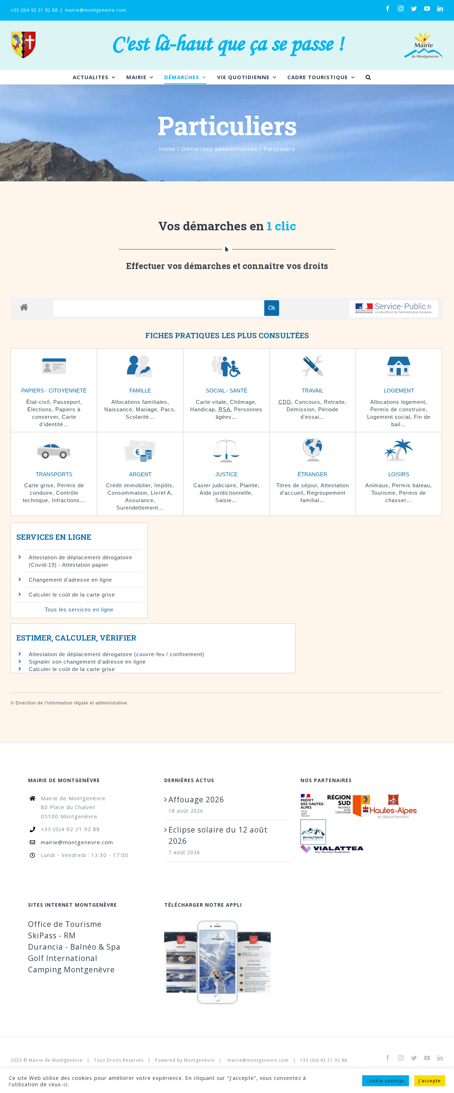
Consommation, (129, 493)
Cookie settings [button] (385, 1080)
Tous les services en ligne (79, 609)
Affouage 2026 (196, 799)
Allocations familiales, (140, 402)
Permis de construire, (398, 409)
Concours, (309, 402)
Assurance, (140, 500)
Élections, (41, 409)
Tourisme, (385, 493)
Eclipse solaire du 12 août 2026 (218, 835)
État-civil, (39, 402)
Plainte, (250, 485)
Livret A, (162, 493)
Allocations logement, (398, 402)
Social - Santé (226, 391)
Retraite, (335, 402)
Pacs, (168, 409)
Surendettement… (140, 508)
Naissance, (120, 409)
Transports (54, 474)
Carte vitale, (213, 402)
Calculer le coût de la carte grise (72, 595)
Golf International (63, 958)
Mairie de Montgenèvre (56, 1060)
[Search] (368, 77)
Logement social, (390, 417)
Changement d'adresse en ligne (70, 580)
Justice (226, 474)
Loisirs (398, 474)
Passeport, (67, 402)
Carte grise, (40, 485)
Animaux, (378, 485)
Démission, (302, 409)
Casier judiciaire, (216, 485)
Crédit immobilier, (130, 485)
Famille (140, 391)
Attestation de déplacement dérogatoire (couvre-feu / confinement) (116, 654)
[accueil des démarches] (24, 306)
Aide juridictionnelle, (226, 493)
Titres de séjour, (298, 485)
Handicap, (204, 409)
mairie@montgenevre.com (95, 10)
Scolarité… (140, 417)
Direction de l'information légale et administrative (71, 703)
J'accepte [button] (430, 1080)
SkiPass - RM (52, 935)
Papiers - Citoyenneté (54, 391)
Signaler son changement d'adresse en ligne (87, 662)
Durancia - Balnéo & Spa (74, 947)
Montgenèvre (199, 1060)
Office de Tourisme (65, 924)
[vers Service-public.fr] (393, 309)
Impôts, (164, 485)
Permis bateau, (412, 485)
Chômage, (243, 402)
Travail (312, 391)
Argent (140, 474)
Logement (399, 391)
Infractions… (68, 500)
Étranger (312, 474)
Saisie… (226, 500)
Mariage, (148, 409)
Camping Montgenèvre (71, 969)
